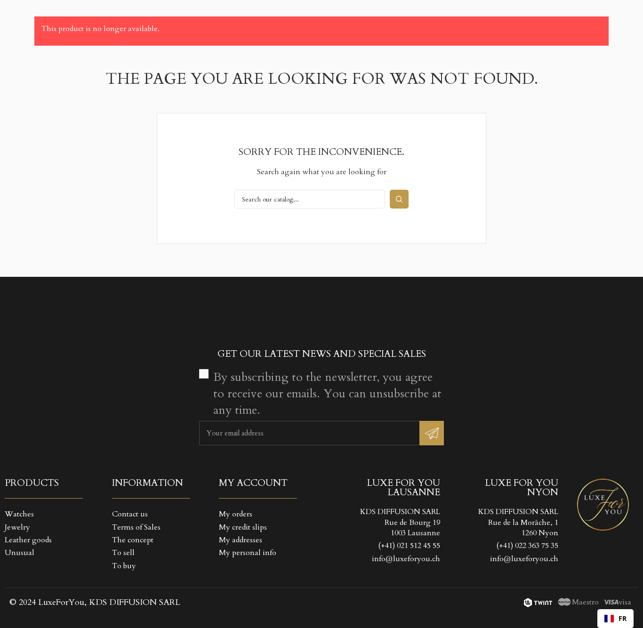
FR (623, 618)
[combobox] (615, 618)
